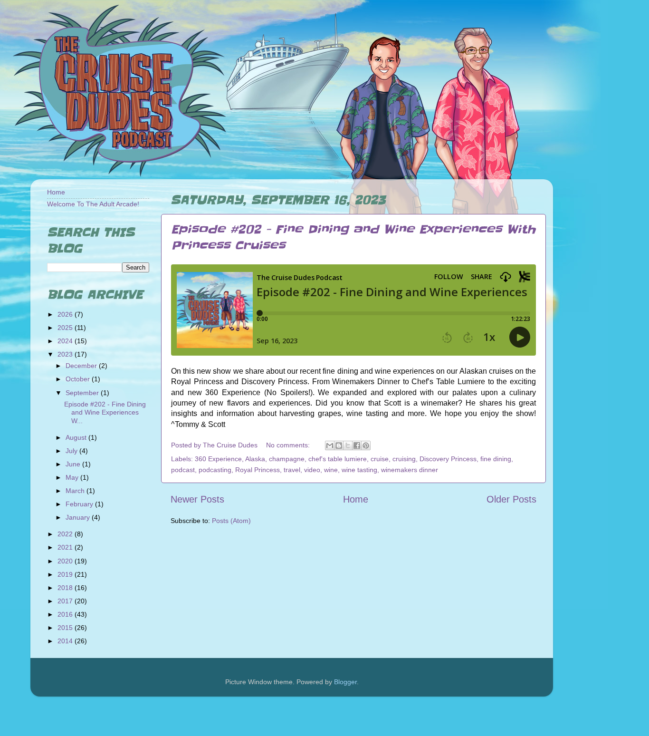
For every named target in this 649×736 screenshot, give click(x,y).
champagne (287, 459)
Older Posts (511, 499)
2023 (66, 354)
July (72, 451)
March (76, 490)
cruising (404, 459)
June (74, 464)
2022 (66, 534)
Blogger (345, 682)
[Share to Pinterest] (366, 445)
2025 (66, 327)
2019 (66, 574)
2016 (66, 614)
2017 (66, 601)
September (83, 393)
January (79, 517)
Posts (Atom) (231, 520)
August (77, 437)
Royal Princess (257, 470)
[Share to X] (348, 445)
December (82, 365)
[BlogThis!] (339, 445)
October (79, 379)
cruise (380, 459)
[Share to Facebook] (357, 445)
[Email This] (329, 445)
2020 (66, 561)
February (80, 504)
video (312, 470)
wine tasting (359, 470)
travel (292, 470)
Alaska (255, 459)
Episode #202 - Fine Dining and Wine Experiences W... (105, 412)
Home (355, 499)
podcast (183, 470)
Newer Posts (197, 499)
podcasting (215, 470)
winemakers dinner (409, 470)
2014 (66, 641)
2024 (66, 341)
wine (331, 470)
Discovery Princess (448, 459)
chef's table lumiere (337, 459)
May (73, 477)
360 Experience (218, 459)
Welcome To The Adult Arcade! (93, 204)
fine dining (495, 459)
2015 (66, 627)
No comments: (289, 445)
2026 (66, 314)
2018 (66, 587)
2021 (66, 547)
